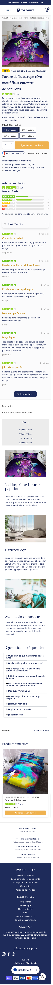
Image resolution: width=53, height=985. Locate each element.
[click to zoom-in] (25, 44)
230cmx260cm (28, 136)
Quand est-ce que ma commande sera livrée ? (25, 656)
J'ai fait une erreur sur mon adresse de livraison (25, 677)
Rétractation (25, 886)
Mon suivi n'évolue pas (19, 691)
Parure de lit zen (15, 18)
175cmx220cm (10, 130)
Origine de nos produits (19, 709)
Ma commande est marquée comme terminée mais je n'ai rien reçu (24, 684)
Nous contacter (25, 909)
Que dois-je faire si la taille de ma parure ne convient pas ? (23, 669)
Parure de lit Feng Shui (15, 797)
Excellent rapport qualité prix (17, 289)
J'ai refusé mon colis (17, 703)
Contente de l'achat (12, 238)
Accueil (5, 18)
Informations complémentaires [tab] (17, 412)
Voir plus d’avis (25, 394)
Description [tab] (7, 406)
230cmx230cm (10, 136)
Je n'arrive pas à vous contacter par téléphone (23, 697)
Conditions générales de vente (25, 879)
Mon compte (25, 905)
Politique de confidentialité (25, 882)
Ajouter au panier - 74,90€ (32, 146)
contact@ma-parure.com (33, 935)
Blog (25, 912)
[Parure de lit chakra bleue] (25, 771)
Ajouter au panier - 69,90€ (25, 813)
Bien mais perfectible (13, 313)
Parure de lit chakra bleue (15, 800)
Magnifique (8, 337)
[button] (11, 143)
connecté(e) (23, 214)
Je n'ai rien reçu (15, 714)
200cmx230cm (28, 130)
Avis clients (25, 901)
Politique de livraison (25, 889)
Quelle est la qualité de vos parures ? (25, 663)
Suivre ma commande (25, 920)
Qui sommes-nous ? (25, 916)
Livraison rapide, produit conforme (21, 265)
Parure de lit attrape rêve (34, 18)
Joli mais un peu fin (12, 367)
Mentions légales (25, 875)
